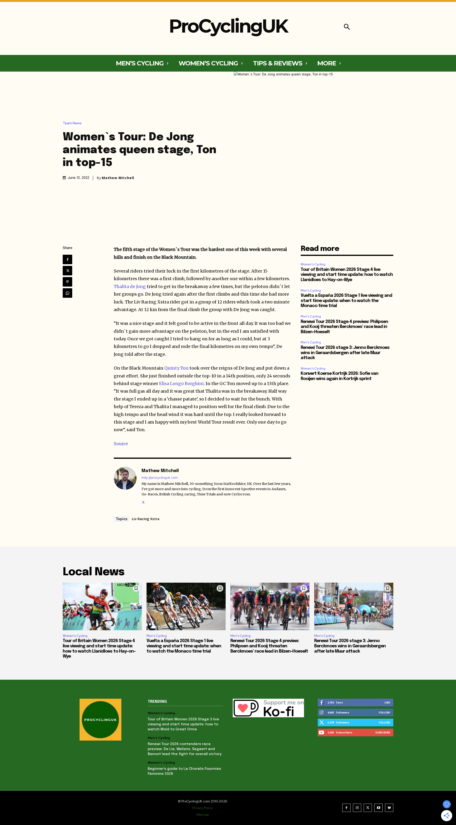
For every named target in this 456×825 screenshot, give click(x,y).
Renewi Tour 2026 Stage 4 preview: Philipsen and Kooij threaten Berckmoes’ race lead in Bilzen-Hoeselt (344, 327)
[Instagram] (357, 808)
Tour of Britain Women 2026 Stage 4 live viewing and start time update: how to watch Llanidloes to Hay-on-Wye (347, 275)
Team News (72, 123)
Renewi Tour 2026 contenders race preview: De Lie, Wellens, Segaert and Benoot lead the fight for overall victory (185, 749)
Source (121, 443)
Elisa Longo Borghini (181, 383)
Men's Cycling (311, 290)
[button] (347, 27)
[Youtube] (378, 808)
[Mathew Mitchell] (125, 486)
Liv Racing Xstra (145, 518)
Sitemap (202, 814)
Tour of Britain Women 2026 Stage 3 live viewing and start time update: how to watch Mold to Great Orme (183, 724)
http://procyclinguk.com (160, 478)
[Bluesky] (389, 808)
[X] (67, 270)
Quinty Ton (176, 368)
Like (387, 702)
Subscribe (382, 732)
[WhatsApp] (67, 293)
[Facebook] (67, 259)
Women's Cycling (313, 264)
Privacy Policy (202, 808)
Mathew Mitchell (118, 178)
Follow (384, 712)
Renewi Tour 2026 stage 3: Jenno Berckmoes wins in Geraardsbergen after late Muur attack (345, 353)
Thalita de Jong (130, 286)
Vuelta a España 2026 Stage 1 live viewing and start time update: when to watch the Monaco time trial (346, 300)
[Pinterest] (67, 282)
